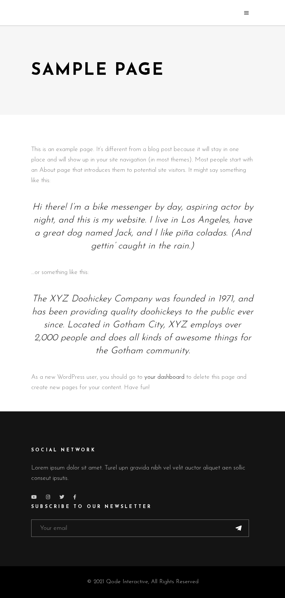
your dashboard (164, 377)
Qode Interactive (127, 582)
